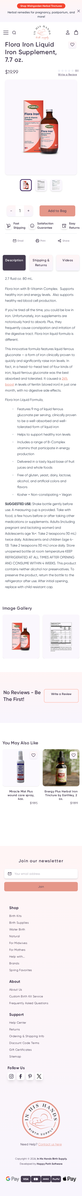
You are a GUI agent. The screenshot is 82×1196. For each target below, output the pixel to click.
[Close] (78, 11)
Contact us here (50, 1144)
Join (41, 886)
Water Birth (17, 929)
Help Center (17, 1022)
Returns (14, 1029)
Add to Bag (57, 211)
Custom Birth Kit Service (26, 996)
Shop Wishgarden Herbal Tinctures (41, 5)
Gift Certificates (20, 1049)
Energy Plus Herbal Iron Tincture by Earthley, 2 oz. (61, 795)
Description (14, 260)
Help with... (17, 956)
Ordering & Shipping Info (26, 1036)
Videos (67, 260)
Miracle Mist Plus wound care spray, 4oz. (21, 795)
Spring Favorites (20, 970)
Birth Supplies (19, 922)
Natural (14, 936)
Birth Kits (15, 916)
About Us (15, 989)
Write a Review (67, 74)
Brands (14, 963)
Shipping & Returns (41, 262)
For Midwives (18, 943)
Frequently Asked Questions (28, 1003)
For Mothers (17, 949)
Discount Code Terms (24, 1043)
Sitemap (15, 1056)
